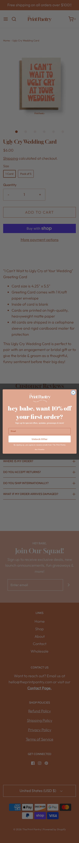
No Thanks (39, 449)
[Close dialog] (73, 392)
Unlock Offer (40, 439)
